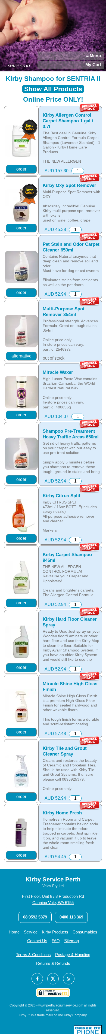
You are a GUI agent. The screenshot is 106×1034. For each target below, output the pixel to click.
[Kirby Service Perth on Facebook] (37, 978)
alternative (21, 356)
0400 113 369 (71, 917)
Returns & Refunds (53, 963)
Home (14, 932)
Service (31, 932)
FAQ (56, 940)
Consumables (85, 932)
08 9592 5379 (35, 917)
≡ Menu (93, 55)
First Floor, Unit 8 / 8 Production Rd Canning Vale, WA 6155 (53, 899)
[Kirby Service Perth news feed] (68, 978)
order (21, 169)
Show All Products (53, 89)
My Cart (93, 64)
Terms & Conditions (33, 954)
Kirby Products (55, 932)
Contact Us (37, 940)
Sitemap (71, 940)
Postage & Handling (72, 954)
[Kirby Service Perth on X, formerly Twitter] (53, 978)
